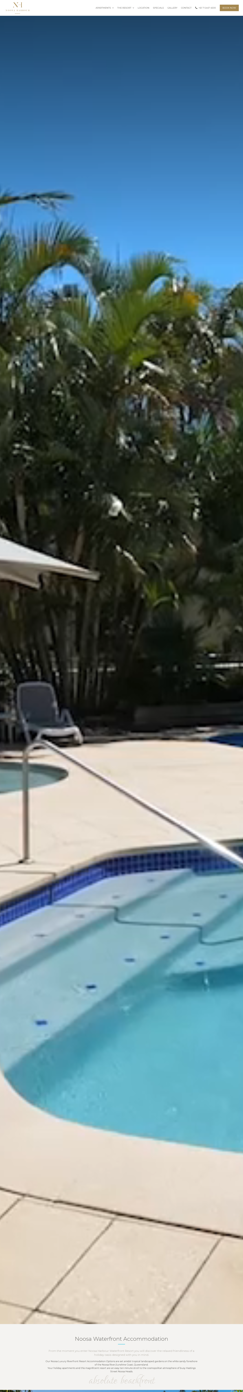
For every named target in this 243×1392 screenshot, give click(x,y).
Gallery (172, 7)
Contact (186, 7)
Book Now (229, 7)
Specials (158, 7)
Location (143, 7)
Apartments (103, 7)
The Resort (124, 7)
